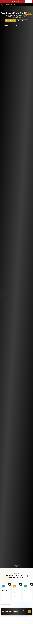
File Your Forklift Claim (27, 1)
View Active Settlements (22, 20)
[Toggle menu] (31, 4)
